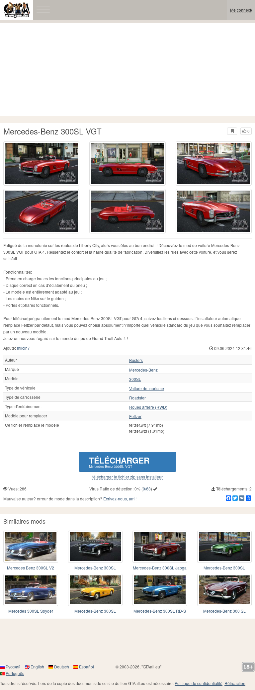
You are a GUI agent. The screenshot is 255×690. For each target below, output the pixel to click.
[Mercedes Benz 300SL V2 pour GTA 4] (30, 547)
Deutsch (61, 666)
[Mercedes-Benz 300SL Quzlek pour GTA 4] (224, 547)
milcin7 (23, 348)
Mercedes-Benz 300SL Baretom (95, 611)
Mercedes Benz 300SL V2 (30, 567)
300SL (135, 379)
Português (15, 673)
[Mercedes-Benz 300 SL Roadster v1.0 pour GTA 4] (224, 590)
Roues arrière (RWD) (148, 407)
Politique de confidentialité (198, 683)
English (37, 666)
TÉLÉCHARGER (119, 462)
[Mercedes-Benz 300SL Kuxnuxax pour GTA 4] (95, 547)
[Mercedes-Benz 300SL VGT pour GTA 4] (41, 163)
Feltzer (135, 416)
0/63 (147, 488)
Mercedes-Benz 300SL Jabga (160, 567)
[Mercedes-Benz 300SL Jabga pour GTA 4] (159, 547)
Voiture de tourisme (146, 388)
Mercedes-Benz (143, 370)
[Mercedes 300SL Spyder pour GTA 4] (30, 590)
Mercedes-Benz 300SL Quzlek (224, 568)
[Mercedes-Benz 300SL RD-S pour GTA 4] (159, 590)
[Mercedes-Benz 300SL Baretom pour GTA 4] (95, 590)
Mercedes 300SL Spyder (30, 611)
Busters (136, 360)
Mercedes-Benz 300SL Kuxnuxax (95, 568)
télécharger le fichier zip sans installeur (127, 476)
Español (86, 666)
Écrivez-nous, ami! (119, 498)
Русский (13, 666)
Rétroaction (234, 683)
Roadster (137, 397)
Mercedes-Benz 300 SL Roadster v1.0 (224, 611)
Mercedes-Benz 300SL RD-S (159, 611)
